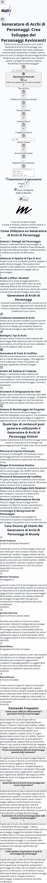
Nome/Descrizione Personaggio (23, 63)
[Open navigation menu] (2, 2)
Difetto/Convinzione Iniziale (23, 99)
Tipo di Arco (23, 88)
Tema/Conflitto (23, 110)
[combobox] (23, 96)
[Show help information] (23, 67)
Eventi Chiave (23, 142)
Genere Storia (23, 121)
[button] (23, 132)
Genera (25, 200)
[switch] (24, 160)
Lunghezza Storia (23, 132)
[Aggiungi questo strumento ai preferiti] (2, 19)
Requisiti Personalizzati (23, 162)
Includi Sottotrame (23, 153)
